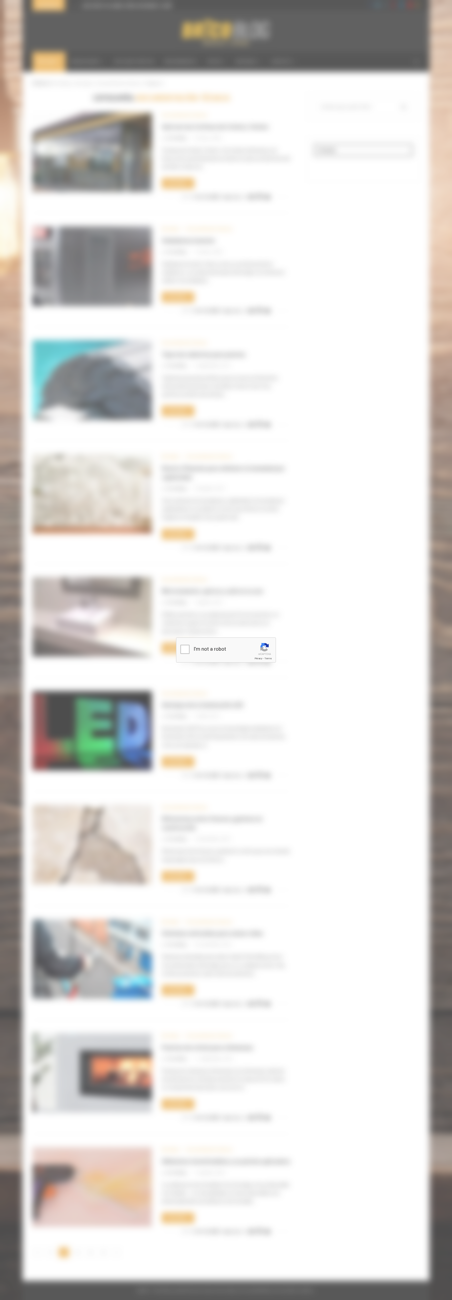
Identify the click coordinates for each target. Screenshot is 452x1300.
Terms (268, 658)
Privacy (258, 658)
